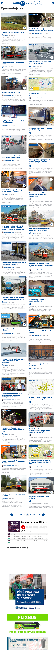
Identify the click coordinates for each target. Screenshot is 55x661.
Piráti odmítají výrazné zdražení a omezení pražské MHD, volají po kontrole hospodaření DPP (40, 430)
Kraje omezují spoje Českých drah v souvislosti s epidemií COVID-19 (13, 298)
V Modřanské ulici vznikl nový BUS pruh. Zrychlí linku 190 (40, 62)
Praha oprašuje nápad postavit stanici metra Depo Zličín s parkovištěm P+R (39, 161)
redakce (6, 35)
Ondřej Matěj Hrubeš (37, 33)
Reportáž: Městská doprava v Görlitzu (11, 330)
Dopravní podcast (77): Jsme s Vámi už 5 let (41, 331)
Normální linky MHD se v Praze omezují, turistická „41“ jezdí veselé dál (41, 265)
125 (21, 514)
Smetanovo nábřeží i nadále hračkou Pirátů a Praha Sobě (11, 156)
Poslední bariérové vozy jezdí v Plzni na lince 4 (13, 495)
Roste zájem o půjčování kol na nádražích (39, 364)
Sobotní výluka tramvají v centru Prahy (13, 63)
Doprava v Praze (34, 14)
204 (40, 514)
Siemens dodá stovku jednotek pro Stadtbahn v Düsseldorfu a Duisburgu (13, 360)
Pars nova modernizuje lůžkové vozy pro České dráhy (41, 129)
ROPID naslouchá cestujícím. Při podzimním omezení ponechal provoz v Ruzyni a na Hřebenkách (13, 227)
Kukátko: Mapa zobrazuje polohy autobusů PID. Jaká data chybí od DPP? (40, 462)
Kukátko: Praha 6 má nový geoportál (37, 94)
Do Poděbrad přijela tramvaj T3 (12, 92)
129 (34, 514)
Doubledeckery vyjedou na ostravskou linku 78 (38, 300)
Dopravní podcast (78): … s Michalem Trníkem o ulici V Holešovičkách (38, 194)
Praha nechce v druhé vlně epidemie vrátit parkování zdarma (14, 263)
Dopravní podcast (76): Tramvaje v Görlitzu (13, 462)
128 (30, 514)
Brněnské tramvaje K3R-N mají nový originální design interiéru (14, 190)
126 (24, 514)
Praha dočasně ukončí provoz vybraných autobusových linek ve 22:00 (13, 429)
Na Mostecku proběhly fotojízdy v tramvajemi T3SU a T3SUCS (40, 229)
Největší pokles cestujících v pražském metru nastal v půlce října (41, 29)
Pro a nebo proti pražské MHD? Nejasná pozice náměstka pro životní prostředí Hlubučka (12, 395)
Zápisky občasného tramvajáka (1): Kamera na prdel (13, 121)
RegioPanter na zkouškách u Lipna (13, 32)
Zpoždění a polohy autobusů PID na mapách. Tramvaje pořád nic (40, 398)
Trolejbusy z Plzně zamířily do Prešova (39, 497)
